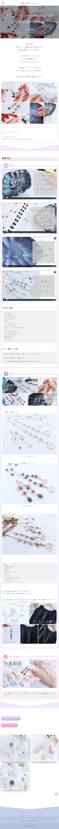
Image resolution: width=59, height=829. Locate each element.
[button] (11, 718)
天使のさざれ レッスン (29, 3)
